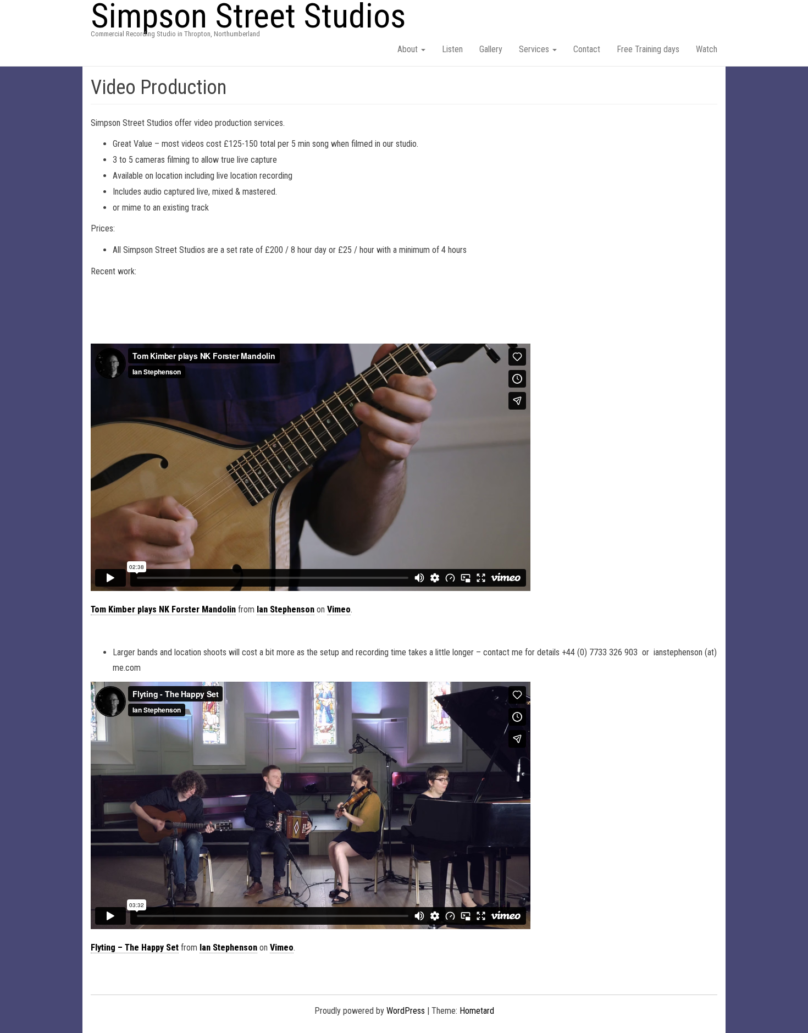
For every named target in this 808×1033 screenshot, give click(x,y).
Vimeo (339, 609)
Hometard (477, 1011)
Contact (586, 49)
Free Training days (648, 49)
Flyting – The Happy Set (135, 947)
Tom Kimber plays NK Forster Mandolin (163, 609)
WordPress (405, 1011)
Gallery (490, 49)
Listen (452, 49)
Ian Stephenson (285, 609)
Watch (706, 49)
